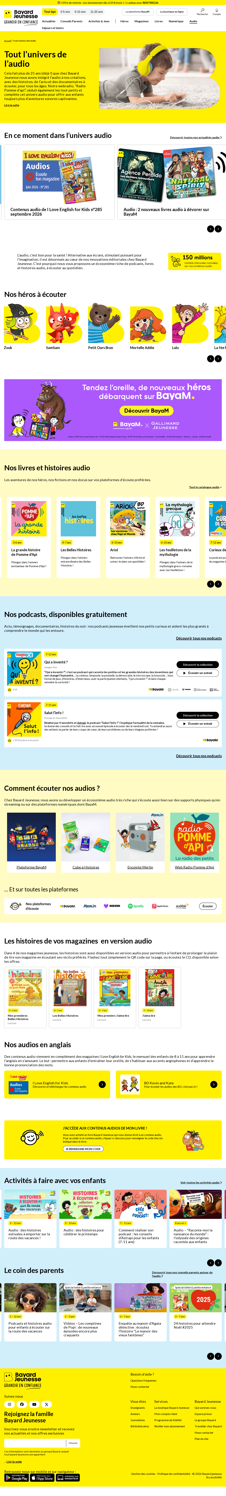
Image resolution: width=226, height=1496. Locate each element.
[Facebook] (22, 1404)
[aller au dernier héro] (210, 358)
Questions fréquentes (143, 1380)
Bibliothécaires (139, 1426)
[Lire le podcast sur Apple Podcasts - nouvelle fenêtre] (214, 690)
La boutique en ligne (172, 11)
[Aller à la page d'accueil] (21, 24)
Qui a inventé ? (56, 662)
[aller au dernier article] (210, 1262)
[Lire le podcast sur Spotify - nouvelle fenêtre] (173, 690)
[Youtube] (34, 1404)
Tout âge (50, 11)
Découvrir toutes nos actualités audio (195, 137)
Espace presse (203, 1413)
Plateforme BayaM (31, 867)
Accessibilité (214, 1477)
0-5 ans (65, 11)
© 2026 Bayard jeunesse (207, 1473)
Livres (159, 21)
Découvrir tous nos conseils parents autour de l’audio (182, 1274)
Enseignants (137, 1407)
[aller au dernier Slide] (210, 584)
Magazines (142, 21)
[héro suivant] (218, 358)
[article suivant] (218, 1262)
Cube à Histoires (86, 867)
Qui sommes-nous (205, 1407)
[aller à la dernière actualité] (210, 228)
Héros (124, 21)
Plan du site (201, 1438)
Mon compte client (165, 1413)
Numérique (176, 21)
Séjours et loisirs (53, 27)
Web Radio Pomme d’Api (194, 867)
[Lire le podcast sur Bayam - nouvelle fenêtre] (157, 690)
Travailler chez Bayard (208, 1426)
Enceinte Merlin (140, 867)
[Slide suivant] (218, 584)
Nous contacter (139, 1386)
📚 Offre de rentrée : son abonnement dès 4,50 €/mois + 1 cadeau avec (107, 2)
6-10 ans (80, 11)
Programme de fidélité (168, 1420)
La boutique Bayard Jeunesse (171, 1407)
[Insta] (9, 1404)
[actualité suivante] (218, 228)
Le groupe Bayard (205, 1420)
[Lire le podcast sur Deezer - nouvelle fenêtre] (186, 690)
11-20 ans (96, 11)
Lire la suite (11, 105)
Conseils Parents (71, 21)
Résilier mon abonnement (169, 1426)
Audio (193, 21)
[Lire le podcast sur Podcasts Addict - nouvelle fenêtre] (200, 690)
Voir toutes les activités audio (200, 1182)
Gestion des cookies (143, 1473)
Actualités (48, 21)
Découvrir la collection (198, 664)
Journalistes (137, 1420)
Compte (217, 14)
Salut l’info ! (54, 713)
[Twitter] (46, 1404)
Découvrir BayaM (146, 410)
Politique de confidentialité (174, 1473)
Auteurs (135, 1413)
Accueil (7, 40)
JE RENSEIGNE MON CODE (83, 1149)
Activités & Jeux (98, 21)
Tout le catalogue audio (204, 487)
